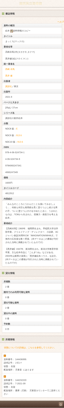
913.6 (19, 135)
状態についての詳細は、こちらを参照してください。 (30, 347)
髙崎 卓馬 (10, 69)
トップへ (60, 404)
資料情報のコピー (21, 30)
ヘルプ (60, 21)
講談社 (8, 86)
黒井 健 (8, 75)
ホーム (3, 3)
